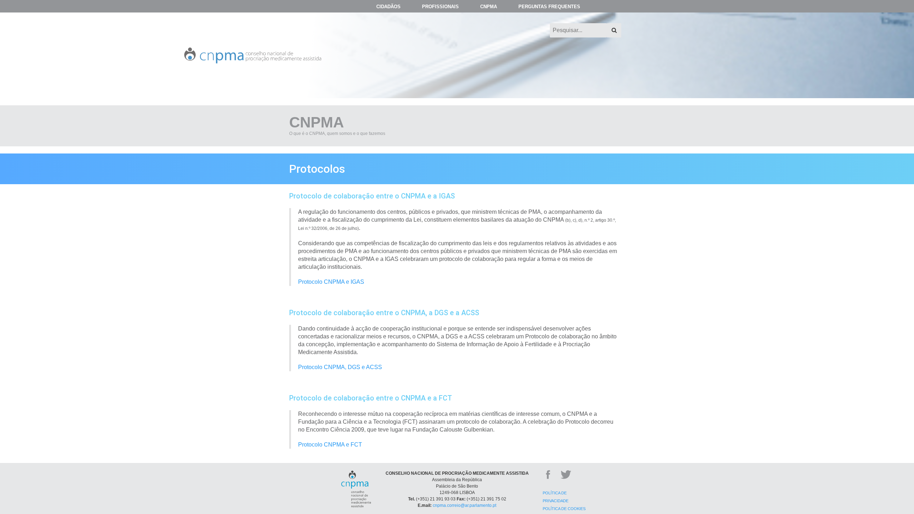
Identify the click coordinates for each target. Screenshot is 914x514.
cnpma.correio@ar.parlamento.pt (464, 505)
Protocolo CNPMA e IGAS (331, 282)
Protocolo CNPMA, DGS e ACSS (340, 367)
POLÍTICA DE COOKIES (564, 509)
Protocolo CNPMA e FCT (330, 445)
